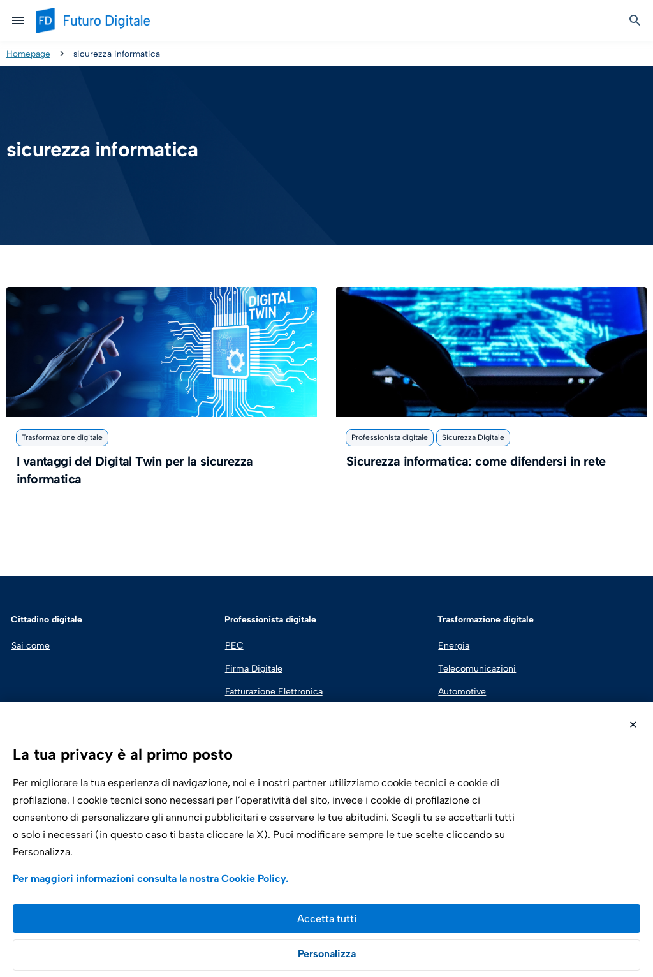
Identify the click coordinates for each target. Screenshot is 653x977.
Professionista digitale (389, 437)
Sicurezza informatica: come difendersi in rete (475, 461)
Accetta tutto (326, 918)
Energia (453, 645)
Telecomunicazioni (477, 668)
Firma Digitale (253, 668)
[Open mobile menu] (18, 20)
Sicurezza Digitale (473, 437)
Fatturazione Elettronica (272, 691)
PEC (234, 645)
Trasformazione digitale (62, 437)
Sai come (30, 645)
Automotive (462, 691)
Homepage (28, 53)
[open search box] (635, 20)
